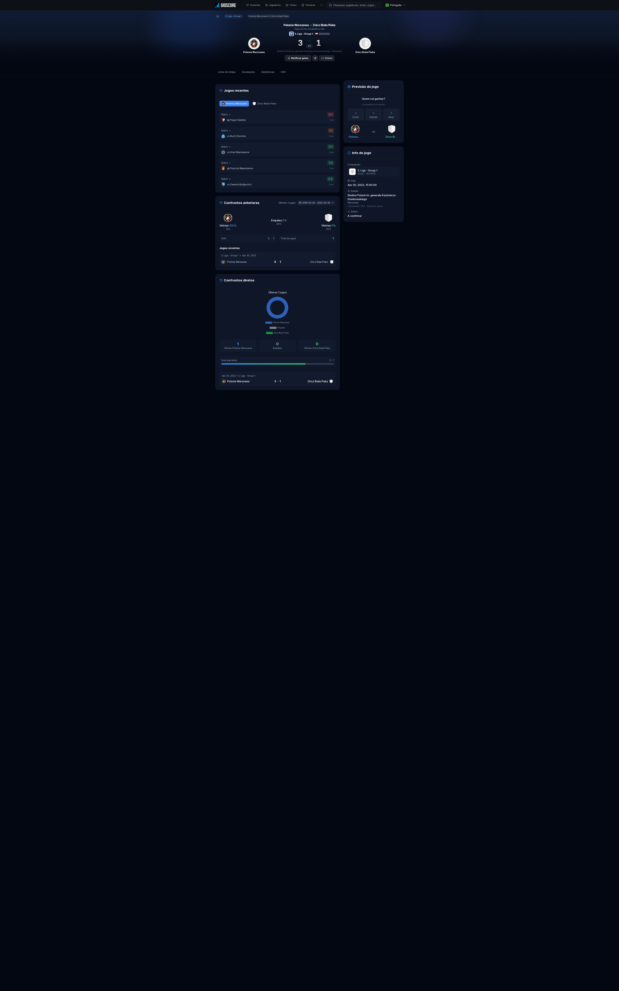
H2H (283, 72)
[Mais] (321, 5)
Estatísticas (268, 72)
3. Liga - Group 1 (304, 33)
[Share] (315, 58)
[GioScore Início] (225, 5)
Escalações (248, 72)
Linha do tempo (227, 72)
